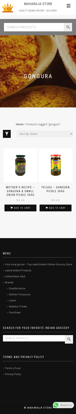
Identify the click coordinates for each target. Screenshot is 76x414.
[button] (68, 5)
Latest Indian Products (18, 270)
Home (20, 124)
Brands (9, 282)
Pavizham (15, 312)
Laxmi (12, 300)
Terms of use (13, 368)
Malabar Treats (18, 306)
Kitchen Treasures (20, 294)
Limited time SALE (15, 276)
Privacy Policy (13, 374)
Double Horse (17, 288)
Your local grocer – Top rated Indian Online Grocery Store (38, 264)
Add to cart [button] (22, 208)
